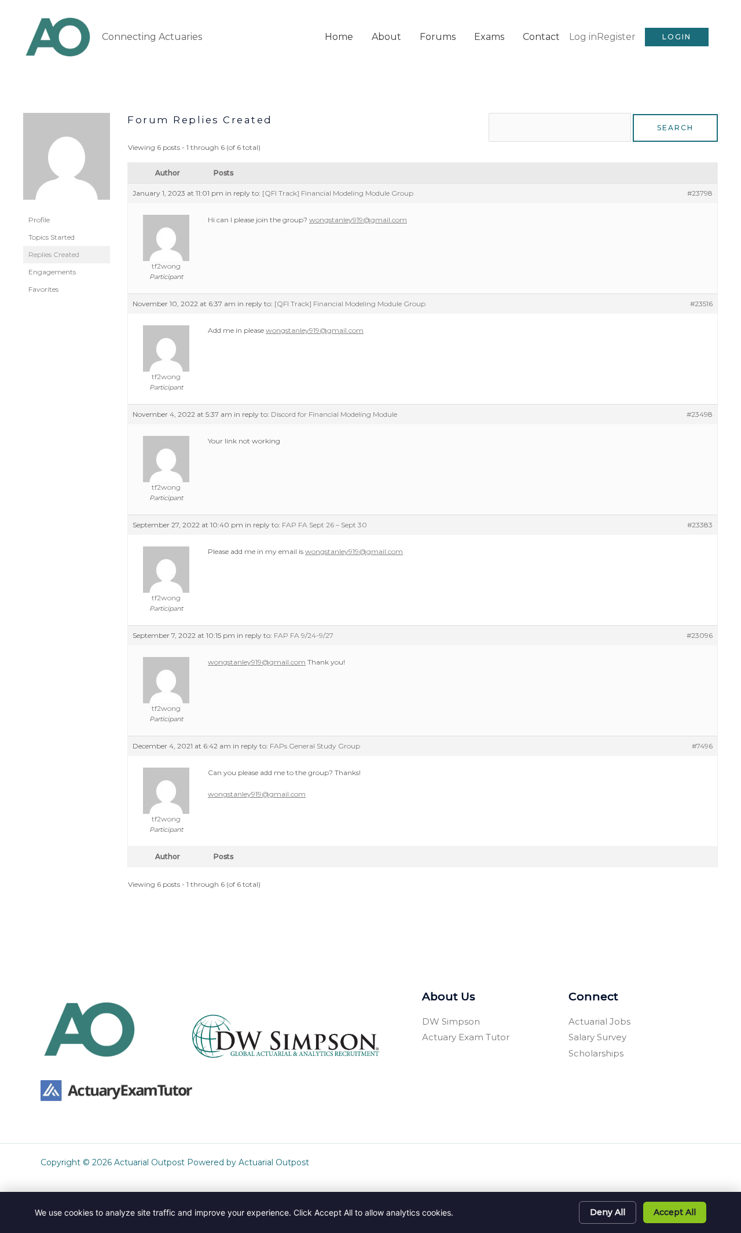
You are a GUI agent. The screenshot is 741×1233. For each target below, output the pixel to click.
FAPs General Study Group (315, 746)
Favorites (43, 289)
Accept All (675, 1212)
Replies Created (53, 254)
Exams (489, 36)
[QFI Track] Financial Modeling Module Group (337, 193)
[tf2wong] (66, 161)
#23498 (700, 414)
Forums (438, 36)
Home (339, 36)
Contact (541, 36)
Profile (39, 219)
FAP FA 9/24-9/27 (303, 635)
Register (616, 36)
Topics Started (51, 237)
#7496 (702, 746)
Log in (583, 36)
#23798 (700, 193)
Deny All (607, 1212)
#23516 (701, 303)
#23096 (700, 635)
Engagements (52, 271)
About (386, 36)
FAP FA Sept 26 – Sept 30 (324, 524)
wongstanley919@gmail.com (358, 219)
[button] (677, 37)
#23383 (700, 524)
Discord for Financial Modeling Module (334, 414)
